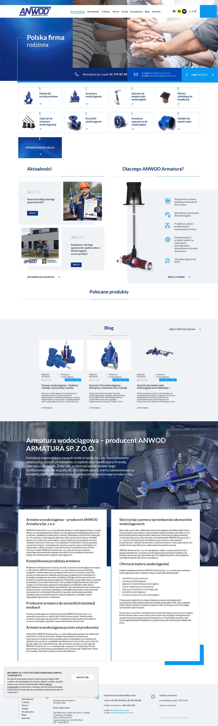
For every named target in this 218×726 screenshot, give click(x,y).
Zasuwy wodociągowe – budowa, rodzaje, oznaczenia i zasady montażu (59, 386)
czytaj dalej (46, 408)
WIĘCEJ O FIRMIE (176, 277)
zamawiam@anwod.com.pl (162, 75)
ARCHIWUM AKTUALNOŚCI (40, 277)
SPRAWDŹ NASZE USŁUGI (40, 147)
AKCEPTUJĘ (83, 677)
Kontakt (156, 11)
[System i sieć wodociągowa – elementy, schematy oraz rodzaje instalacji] (109, 355)
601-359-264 (128, 705)
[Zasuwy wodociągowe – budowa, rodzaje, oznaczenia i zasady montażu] (61, 355)
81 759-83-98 (118, 74)
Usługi (125, 11)
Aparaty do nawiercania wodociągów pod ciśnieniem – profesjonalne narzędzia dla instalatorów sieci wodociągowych (156, 386)
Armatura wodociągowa (67, 375)
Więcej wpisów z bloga (182, 329)
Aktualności (93, 11)
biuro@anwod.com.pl (159, 73)
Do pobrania (137, 11)
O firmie (106, 11)
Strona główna (77, 11)
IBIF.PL (185, 718)
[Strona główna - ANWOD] (35, 11)
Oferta (115, 11)
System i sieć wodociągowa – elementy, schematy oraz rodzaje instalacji (108, 386)
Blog (147, 11)
